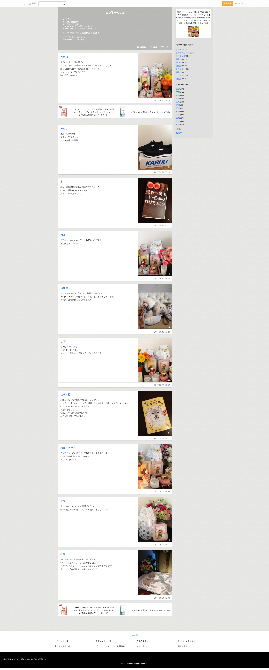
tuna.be (134, 635)
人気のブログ (142, 640)
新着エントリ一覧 (103, 640)
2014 (178, 111)
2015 (178, 108)
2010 (178, 124)
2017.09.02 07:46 (162, 544)
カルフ (64, 128)
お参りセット (68, 447)
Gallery (142, 46)
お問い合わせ (142, 646)
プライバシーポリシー (105, 646)
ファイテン (181, 75)
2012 (178, 117)
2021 (178, 88)
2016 (178, 104)
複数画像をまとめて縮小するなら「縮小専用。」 (25, 659)
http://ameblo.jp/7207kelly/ (73, 39)
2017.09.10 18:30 (162, 278)
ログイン (239, 3)
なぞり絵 (65, 394)
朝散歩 (179, 59)
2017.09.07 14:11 (162, 438)
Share (165, 46)
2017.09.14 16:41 (162, 225)
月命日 (64, 57)
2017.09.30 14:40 (162, 100)
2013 (178, 114)
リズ (62, 341)
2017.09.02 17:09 (162, 491)
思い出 (179, 62)
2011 (178, 121)
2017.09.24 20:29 (162, 172)
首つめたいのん (183, 52)
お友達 (64, 288)
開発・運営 (182, 646)
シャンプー (181, 68)
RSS (180, 133)
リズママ (66, 18)
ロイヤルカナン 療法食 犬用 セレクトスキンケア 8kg (150, 112)
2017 (178, 101)
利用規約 (121, 646)
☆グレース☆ (114, 12)
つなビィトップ (61, 640)
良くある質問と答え (63, 646)
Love (154, 46)
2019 (178, 95)
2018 (178, 98)
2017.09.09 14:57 (162, 385)
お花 (62, 235)
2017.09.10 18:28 (162, 331)
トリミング (181, 49)
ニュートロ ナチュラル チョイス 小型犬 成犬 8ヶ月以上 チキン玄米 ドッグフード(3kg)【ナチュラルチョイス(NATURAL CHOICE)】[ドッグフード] (93, 112)
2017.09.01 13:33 (162, 597)
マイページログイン (186, 640)
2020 (178, 92)
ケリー (64, 501)
